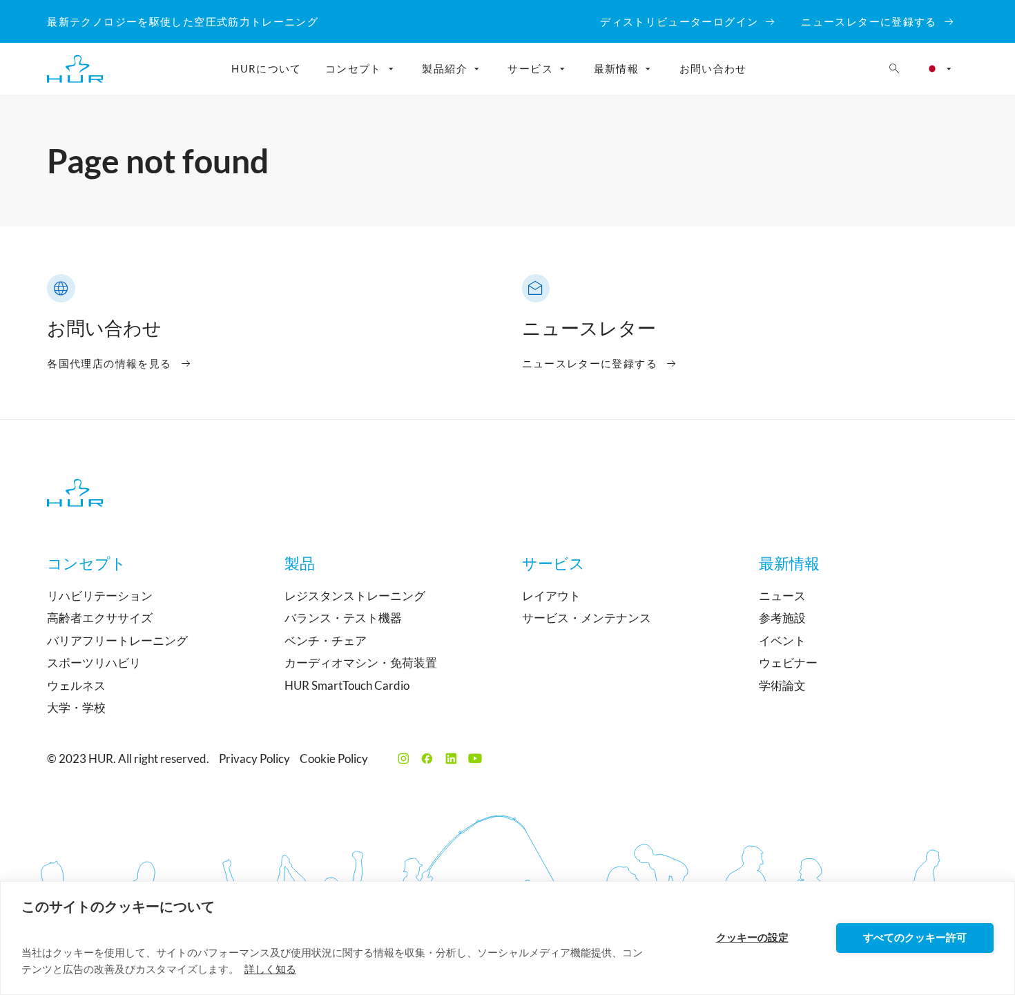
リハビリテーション (100, 595)
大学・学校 (76, 707)
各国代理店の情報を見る (109, 363)
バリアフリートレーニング (117, 640)
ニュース (782, 595)
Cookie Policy (334, 758)
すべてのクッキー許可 (915, 937)
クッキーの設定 (752, 937)
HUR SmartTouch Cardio (346, 685)
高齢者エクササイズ (100, 617)
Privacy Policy (254, 758)
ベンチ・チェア (325, 640)
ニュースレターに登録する (589, 363)
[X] (403, 758)
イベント (782, 640)
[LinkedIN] (451, 758)
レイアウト (551, 595)
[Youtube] (475, 758)
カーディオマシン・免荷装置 (360, 662)
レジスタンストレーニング (354, 595)
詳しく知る (270, 969)
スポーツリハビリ (94, 662)
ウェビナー (788, 662)
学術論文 (782, 685)
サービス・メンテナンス (586, 617)
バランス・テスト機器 (343, 617)
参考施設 (782, 617)
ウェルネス (76, 685)
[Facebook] (427, 758)
